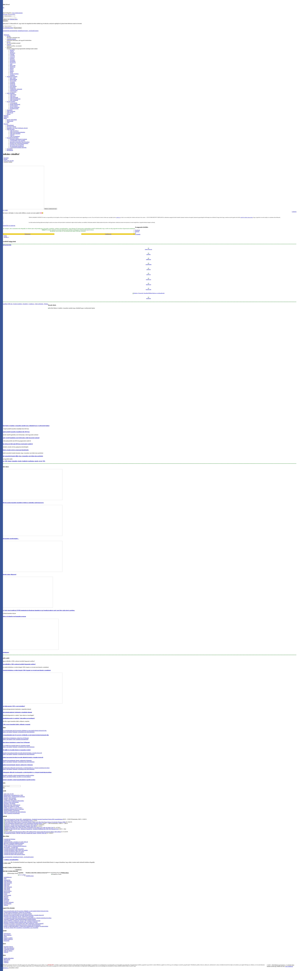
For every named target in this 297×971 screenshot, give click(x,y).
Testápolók (12, 85)
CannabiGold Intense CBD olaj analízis (13, 853)
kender (20, 461)
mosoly (36, 461)
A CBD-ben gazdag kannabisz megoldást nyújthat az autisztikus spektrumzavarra (22, 502)
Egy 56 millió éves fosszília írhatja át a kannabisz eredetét (15, 750)
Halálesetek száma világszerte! (8, 574)
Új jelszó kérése (17, 28)
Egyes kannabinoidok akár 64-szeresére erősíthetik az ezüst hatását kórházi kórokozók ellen (25, 735)
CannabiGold (7, 840)
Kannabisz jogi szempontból (17, 144)
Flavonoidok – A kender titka (11, 847)
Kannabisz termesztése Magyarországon (19, 142)
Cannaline (12, 55)
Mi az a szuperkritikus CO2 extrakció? (13, 844)
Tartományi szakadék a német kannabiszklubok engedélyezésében (18, 779)
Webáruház (6, 34)
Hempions (12, 60)
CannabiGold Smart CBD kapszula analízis (14, 854)
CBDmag (6, 117)
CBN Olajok (7, 889)
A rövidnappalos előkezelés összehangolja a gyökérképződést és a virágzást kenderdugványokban (26, 772)
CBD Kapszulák (14, 97)
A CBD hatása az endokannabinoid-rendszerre (15, 846)
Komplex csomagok (9, 902)
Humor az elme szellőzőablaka (11, 802)
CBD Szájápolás (14, 100)
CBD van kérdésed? (15, 136)
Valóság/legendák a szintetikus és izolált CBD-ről (16, 842)
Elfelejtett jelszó (13, 19)
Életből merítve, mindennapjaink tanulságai (14, 796)
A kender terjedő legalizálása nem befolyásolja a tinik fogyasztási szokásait (20, 437)
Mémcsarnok (10, 121)
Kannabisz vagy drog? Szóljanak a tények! (17, 128)
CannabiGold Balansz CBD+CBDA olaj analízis (16, 850)
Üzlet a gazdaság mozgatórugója (20, 739)
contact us (118, 217)
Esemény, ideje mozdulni (10, 798)
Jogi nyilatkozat (7, 935)
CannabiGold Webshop (9, 839)
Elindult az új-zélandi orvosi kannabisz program (13, 616)
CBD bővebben (11, 129)
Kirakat (8, 41)
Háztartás (6, 896)
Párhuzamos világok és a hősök (11, 806)
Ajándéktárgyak (8, 877)
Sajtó (8, 122)
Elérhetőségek (10, 125)
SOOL (11, 72)
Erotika (5, 894)
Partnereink (6, 940)
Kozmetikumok (7, 903)
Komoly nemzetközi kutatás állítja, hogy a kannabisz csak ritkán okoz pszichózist (22, 456)
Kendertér (6, 158)
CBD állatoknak (8, 881)
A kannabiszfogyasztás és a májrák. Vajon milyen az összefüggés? (18, 718)
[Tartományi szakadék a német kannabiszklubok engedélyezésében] (17, 775)
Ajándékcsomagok (11, 39)
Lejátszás (294, 211)
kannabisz (14, 461)
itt (87, 229)
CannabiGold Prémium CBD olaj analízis (14, 851)
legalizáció (25, 461)
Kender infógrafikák (12, 119)
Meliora (12, 68)
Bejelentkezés (4, 20)
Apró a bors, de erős (9, 160)
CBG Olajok (7, 888)
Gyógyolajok (13, 92)
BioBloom (12, 53)
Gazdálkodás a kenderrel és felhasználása (14, 800)
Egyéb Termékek (11, 101)
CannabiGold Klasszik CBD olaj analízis (14, 848)
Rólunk (8, 114)
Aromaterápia (7, 880)
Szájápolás (12, 83)
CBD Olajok (13, 94)
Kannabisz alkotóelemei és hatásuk (18, 139)
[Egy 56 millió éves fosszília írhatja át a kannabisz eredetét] (15, 745)
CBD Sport (12, 96)
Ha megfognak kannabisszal (17, 146)
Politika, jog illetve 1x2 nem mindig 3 (21, 776)
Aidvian (12, 51)
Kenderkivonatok (14, 108)
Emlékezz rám (6, 19)
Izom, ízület (13, 78)
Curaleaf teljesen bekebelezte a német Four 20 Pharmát (15, 742)
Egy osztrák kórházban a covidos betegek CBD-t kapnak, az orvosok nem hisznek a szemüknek (26, 670)
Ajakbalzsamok (13, 90)
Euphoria (12, 58)
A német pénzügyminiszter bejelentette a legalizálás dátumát (16, 712)
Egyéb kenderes (14, 105)
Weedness (12, 75)
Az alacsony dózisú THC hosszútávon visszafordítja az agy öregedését (21, 927)
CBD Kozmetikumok (15, 98)
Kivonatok (6, 901)
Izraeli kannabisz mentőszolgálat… (10, 538)
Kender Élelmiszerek (15, 104)
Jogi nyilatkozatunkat (17, 13)
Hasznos (6, 124)
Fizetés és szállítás (8, 938)
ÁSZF (5, 936)
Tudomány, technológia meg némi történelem (23, 732)
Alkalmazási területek (12, 76)
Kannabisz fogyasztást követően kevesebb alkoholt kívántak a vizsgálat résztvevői (22, 757)
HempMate (12, 61)
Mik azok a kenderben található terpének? (14, 843)
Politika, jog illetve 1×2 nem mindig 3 (13, 807)
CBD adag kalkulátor (15, 133)
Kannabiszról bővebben (12, 137)
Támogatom (27, 234)
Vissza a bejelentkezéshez (7, 28)
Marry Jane (12, 65)
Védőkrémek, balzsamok (16, 89)
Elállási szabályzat (8, 939)
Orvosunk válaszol (11, 126)
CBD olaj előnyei (14, 130)
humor (9, 461)
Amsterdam (9, 110)
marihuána (31, 461)
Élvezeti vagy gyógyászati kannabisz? (19, 143)
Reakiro (12, 71)
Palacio (11, 69)
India (11, 64)
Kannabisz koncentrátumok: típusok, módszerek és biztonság (17, 764)
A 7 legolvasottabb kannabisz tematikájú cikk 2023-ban (15, 431)
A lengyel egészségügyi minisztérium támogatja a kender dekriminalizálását (22, 925)
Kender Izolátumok (14, 107)
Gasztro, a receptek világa (10, 799)
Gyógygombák (13, 103)
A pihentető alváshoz (9, 949)
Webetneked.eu (4, 967)
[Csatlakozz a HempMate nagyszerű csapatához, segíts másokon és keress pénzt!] (24, 304)
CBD (6, 461)
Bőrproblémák (13, 79)
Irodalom (6, 898)
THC (44, 461)
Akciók (8, 36)
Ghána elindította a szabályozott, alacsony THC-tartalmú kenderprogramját (22, 920)
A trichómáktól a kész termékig (17, 140)
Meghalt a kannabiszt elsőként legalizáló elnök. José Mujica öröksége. (21, 922)
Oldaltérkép (10, 149)
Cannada (12, 54)
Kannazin (6, 115)
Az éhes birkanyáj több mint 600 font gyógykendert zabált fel (17, 444)
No (3, 7)
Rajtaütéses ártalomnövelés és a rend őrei (14, 809)
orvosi (40, 461)
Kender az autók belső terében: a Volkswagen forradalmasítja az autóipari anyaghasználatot (26, 926)
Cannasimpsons (5, 652)
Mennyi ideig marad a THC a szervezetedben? (13, 706)
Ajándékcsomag (30, 875)
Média (5, 118)
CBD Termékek (11, 93)
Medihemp (12, 66)
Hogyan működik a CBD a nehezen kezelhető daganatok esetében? (18, 664)
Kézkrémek (13, 87)
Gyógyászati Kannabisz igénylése (18, 147)
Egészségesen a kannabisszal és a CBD (13, 795)
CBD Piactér (10, 112)
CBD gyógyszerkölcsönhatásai (17, 132)
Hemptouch (13, 62)
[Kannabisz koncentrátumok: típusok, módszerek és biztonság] (16, 760)
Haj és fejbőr (13, 80)
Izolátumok (6, 899)
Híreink (5, 159)
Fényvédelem (13, 86)
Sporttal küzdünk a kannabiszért (11, 810)
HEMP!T (12, 50)
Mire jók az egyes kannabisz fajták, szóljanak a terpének (15, 724)
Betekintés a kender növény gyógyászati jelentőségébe (15, 450)
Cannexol (12, 57)
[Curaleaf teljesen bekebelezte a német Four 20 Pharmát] (15, 738)
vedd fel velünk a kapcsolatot (246, 217)
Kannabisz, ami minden (6, 732)
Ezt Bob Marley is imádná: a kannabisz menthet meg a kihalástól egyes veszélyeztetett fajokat (25, 425)
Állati (5, 878)
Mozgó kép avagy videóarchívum (12, 805)
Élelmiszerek (7, 892)
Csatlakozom (108, 234)
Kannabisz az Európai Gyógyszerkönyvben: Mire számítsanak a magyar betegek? (24, 923)
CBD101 (12, 135)
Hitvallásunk (10, 150)
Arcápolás (12, 82)
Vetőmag (9, 44)
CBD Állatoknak (11, 111)
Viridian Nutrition (14, 73)
